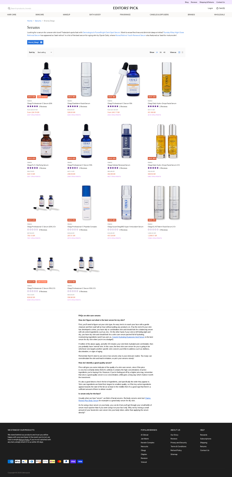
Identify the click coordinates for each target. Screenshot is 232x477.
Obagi (143, 450)
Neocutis (144, 446)
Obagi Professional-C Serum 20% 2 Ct (41, 227)
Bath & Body (95, 15)
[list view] (182, 52)
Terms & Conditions (178, 446)
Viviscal (144, 462)
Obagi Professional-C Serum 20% (39, 103)
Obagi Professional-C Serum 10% (79, 165)
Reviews (194, 2)
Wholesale (219, 15)
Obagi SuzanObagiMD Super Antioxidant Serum (125, 227)
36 (161, 52)
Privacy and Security (179, 443)
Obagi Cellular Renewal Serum (119, 165)
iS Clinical (144, 435)
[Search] (9, 8)
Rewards (203, 435)
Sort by (32, 52)
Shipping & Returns (207, 2)
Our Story (174, 435)
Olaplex (144, 454)
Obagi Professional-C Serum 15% (120, 103)
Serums (38, 21)
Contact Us (220, 2)
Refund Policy (176, 450)
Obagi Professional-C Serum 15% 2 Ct (41, 288)
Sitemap (174, 454)
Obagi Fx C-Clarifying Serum (37, 165)
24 (157, 52)
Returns (203, 446)
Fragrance (125, 15)
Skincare (40, 15)
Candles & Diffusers (159, 15)
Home (29, 21)
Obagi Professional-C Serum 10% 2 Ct (81, 288)
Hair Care (11, 15)
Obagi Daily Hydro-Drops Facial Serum (162, 103)
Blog (186, 2)
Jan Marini (145, 439)
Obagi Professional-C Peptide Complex (82, 227)
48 (164, 52)
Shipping (203, 443)
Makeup (66, 15)
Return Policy (24, 440)
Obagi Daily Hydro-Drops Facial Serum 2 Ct (164, 165)
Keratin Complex (147, 443)
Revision (144, 458)
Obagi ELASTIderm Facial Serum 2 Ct (161, 227)
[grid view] (179, 52)
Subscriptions (205, 439)
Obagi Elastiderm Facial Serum (78, 103)
